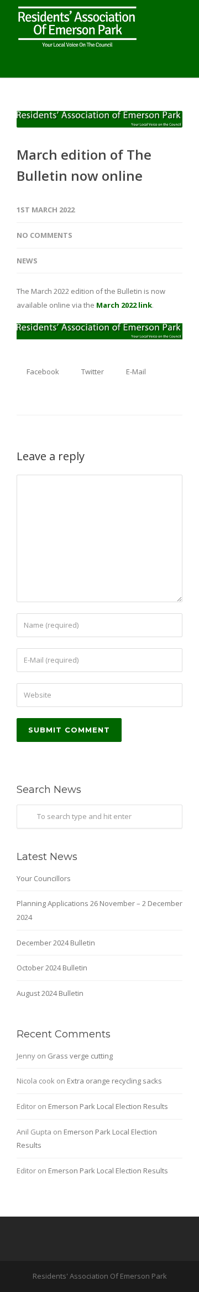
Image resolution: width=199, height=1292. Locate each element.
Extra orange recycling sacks (114, 1081)
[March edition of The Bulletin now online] (99, 119)
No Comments (44, 235)
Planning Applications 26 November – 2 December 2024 (99, 910)
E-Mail (135, 372)
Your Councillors (44, 878)
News (27, 261)
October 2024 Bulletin (52, 968)
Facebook (42, 372)
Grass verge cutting (80, 1056)
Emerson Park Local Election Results (108, 1106)
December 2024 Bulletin (56, 943)
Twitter (92, 372)
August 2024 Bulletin (50, 993)
